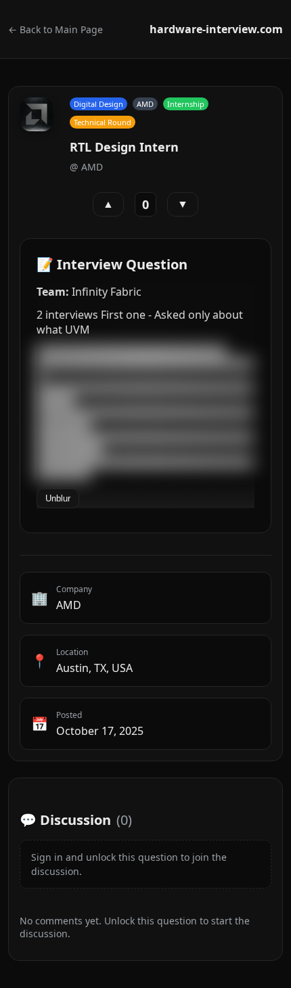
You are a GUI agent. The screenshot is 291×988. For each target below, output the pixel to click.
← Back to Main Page (55, 29)
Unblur (57, 498)
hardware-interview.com (216, 29)
